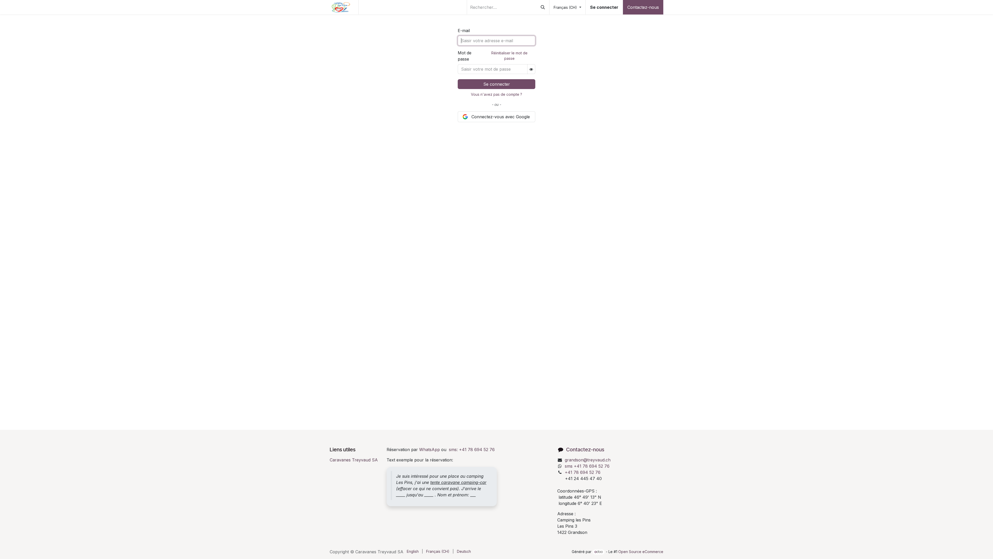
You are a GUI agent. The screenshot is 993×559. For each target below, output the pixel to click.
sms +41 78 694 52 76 (587, 466)
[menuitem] (413, 551)
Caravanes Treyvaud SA (354, 459)
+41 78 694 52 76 (582, 472)
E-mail (464, 30)
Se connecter (604, 7)
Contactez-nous (643, 7)
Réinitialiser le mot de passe (509, 56)
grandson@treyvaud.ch (588, 459)
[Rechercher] (542, 7)
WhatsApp (429, 449)
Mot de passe (464, 56)
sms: (472, 449)
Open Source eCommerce (640, 551)
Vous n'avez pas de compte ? (496, 94)
